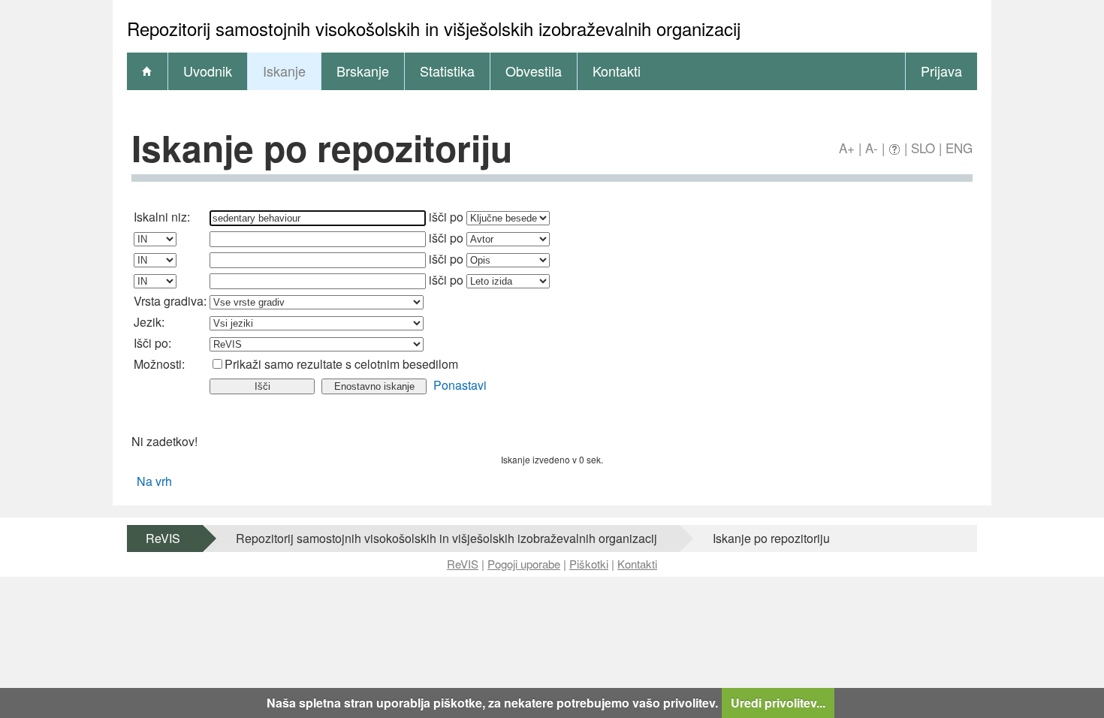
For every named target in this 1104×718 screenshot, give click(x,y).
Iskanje (284, 70)
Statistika (447, 70)
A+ (847, 147)
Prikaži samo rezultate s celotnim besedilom (341, 364)
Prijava (941, 70)
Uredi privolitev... (778, 702)
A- (871, 147)
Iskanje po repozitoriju (771, 538)
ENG (959, 147)
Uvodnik (207, 70)
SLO (923, 147)
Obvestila (533, 70)
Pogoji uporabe (523, 564)
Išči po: (152, 342)
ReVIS (163, 538)
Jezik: (149, 321)
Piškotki (588, 564)
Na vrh (154, 481)
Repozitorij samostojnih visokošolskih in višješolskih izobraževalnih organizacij (446, 538)
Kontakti (617, 70)
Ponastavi (460, 385)
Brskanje (362, 70)
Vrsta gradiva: (170, 300)
